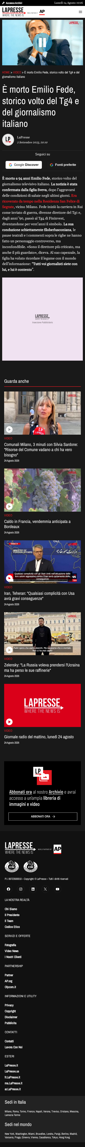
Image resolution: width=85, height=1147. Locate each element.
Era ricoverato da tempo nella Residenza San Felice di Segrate (40, 201)
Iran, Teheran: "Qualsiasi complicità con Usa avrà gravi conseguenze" (39, 596)
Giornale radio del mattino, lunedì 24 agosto (39, 736)
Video (17, 72)
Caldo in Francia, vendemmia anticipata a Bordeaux (37, 524)
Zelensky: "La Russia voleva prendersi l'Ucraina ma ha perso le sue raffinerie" (42, 667)
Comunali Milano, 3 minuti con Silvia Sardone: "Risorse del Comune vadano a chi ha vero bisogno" (41, 449)
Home (6, 72)
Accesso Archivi (14, 3)
